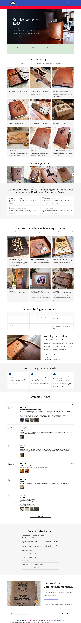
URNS (46, 2)
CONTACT (50, 2)
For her (35, 0)
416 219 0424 (47, 604)
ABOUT (55, 2)
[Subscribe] (29, 613)
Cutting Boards (21, 2)
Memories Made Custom (15, 622)
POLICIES (22, 4)
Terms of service (38, 622)
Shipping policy (43, 622)
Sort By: (65, 404)
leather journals (56, 0)
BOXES (43, 2)
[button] (65, 3)
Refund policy (28, 622)
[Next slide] (73, 174)
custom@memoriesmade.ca (58, 604)
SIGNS (39, 2)
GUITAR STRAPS (41, 0)
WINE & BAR (28, 2)
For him (31, 0)
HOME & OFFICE (33, 2)
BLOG (59, 2)
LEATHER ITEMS (20, 0)
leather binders (49, 0)
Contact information (49, 622)
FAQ (18, 4)
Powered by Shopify (22, 622)
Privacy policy (33, 622)
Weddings (26, 0)
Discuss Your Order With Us (50, 600)
